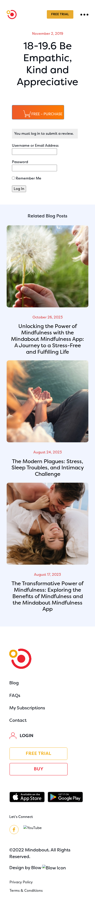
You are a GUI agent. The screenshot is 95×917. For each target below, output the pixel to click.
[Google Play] (67, 797)
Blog (14, 683)
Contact (18, 720)
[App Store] (28, 797)
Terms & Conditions (26, 890)
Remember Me (28, 178)
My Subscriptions (27, 708)
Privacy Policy (21, 882)
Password (20, 162)
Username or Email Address (35, 145)
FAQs (14, 695)
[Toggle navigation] (84, 14)
